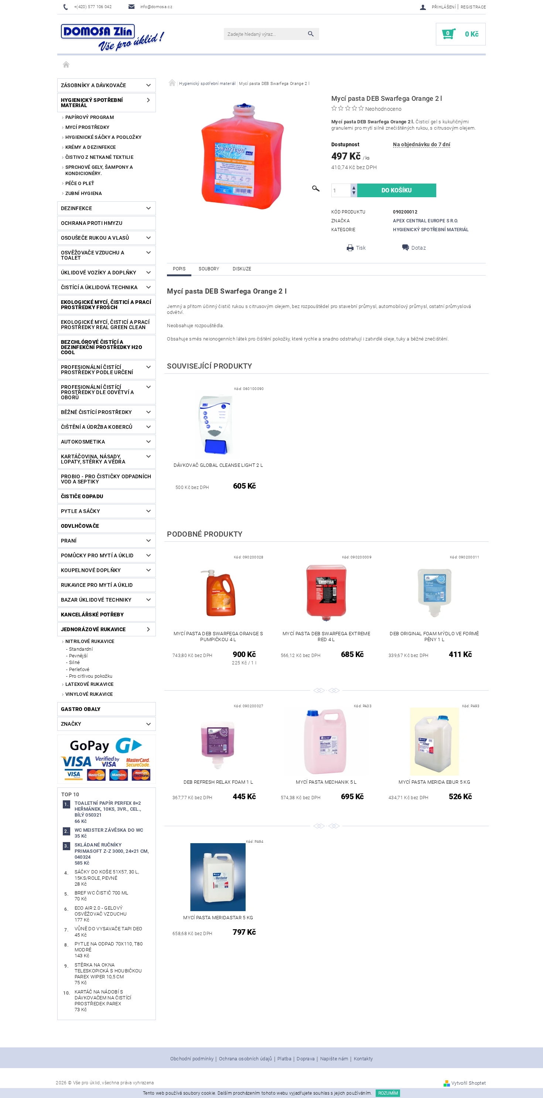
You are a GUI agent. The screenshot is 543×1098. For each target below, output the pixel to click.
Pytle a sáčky (80, 511)
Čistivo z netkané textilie (99, 157)
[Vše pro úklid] (112, 37)
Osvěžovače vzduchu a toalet (92, 255)
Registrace (473, 7)
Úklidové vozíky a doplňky (99, 273)
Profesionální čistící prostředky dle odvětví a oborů (97, 392)
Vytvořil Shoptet (468, 1083)
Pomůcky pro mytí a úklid (97, 555)
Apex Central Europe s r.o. (425, 220)
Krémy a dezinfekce (90, 147)
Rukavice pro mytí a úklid (97, 585)
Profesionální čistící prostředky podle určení (97, 369)
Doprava (306, 1058)
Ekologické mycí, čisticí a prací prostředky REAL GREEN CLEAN (105, 324)
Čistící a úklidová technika (99, 287)
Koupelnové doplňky (91, 570)
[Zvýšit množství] (354, 187)
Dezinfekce (76, 208)
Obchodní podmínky (192, 1058)
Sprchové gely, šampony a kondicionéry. (99, 170)
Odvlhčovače (80, 526)
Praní (69, 541)
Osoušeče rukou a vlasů (95, 238)
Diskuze (242, 268)
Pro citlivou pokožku (90, 676)
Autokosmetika (83, 442)
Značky (71, 724)
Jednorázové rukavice (93, 629)
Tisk (361, 248)
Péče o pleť (80, 183)
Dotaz (418, 248)
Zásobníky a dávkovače (93, 85)
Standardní (81, 649)
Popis (179, 268)
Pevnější (78, 656)
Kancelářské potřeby (92, 615)
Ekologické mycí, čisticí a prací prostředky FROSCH (106, 304)
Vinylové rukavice (89, 694)
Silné (74, 662)
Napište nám (334, 1058)
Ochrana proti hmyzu (91, 223)
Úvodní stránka (66, 65)
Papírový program (89, 117)
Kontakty (363, 1058)
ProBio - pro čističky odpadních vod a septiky (106, 479)
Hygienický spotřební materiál (92, 102)
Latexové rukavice (89, 684)
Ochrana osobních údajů (245, 1058)
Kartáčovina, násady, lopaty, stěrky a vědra (93, 459)
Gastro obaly (81, 709)
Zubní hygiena (83, 193)
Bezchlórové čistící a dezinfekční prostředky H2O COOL (101, 347)
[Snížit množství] (354, 193)
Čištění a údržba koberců (97, 427)
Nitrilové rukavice (90, 641)
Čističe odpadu (82, 496)
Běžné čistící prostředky (96, 412)
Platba (284, 1058)
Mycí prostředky (87, 127)
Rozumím (388, 1093)
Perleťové (79, 669)
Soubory (209, 268)
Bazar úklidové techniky (96, 600)
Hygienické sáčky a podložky (103, 137)
